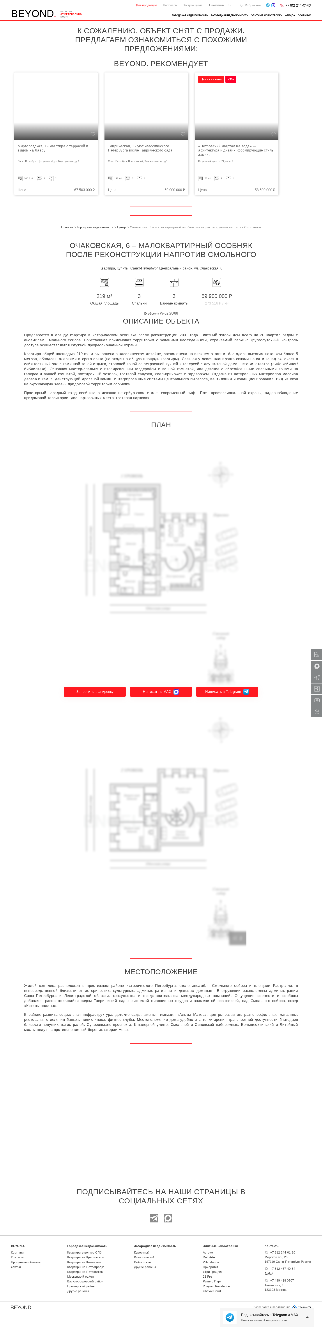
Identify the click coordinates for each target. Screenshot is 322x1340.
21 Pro (207, 1276)
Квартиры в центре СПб (84, 1252)
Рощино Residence (216, 1286)
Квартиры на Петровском (85, 1271)
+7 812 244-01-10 (298, 5)
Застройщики (192, 5)
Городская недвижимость (190, 15)
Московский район (80, 1276)
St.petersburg (71, 14)
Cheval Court (212, 1291)
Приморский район (81, 1286)
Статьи (16, 1267)
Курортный (142, 1252)
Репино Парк (212, 1281)
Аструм (208, 1252)
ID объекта (151, 313)
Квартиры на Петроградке (85, 1267)
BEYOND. (18, 1246)
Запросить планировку (94, 692)
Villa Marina (211, 1262)
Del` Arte (209, 1257)
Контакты (17, 1257)
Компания (18, 1252)
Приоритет (210, 1267)
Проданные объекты (26, 1262)
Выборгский (142, 1262)
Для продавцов (146, 5)
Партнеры (170, 5)
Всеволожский (144, 1257)
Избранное (253, 5)
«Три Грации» (213, 1271)
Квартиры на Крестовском (85, 1257)
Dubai (64, 17)
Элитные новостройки (266, 15)
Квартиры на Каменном (84, 1262)
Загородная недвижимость (229, 15)
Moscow (66, 11)
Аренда (290, 15)
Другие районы (78, 1291)
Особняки (304, 15)
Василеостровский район (85, 1281)
